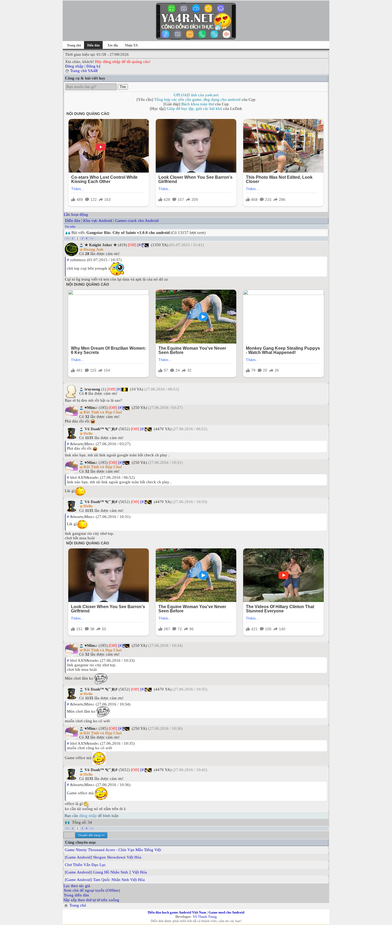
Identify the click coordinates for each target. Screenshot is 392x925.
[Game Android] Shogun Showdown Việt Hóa (103, 857)
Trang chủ (74, 45)
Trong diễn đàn (76, 895)
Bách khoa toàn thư (197, 104)
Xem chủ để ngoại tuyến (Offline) (91, 890)
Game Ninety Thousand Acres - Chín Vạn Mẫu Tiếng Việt (113, 850)
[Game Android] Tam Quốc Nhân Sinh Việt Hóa (105, 880)
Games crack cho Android (137, 220)
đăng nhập (88, 816)
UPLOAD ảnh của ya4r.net (196, 95)
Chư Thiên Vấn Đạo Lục (85, 865)
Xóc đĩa (112, 45)
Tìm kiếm (70, 226)
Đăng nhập (74, 66)
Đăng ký (93, 66)
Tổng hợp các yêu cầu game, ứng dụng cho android (197, 99)
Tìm (123, 87)
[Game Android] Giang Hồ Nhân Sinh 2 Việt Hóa (106, 872)
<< (67, 238)
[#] (139, 245)
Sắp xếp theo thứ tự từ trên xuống (91, 900)
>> (91, 238)
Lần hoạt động (76, 214)
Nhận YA (131, 45)
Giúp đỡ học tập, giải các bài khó (194, 108)
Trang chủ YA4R (84, 71)
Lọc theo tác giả (76, 886)
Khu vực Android (97, 220)
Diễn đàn (72, 220)
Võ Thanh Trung (205, 917)
